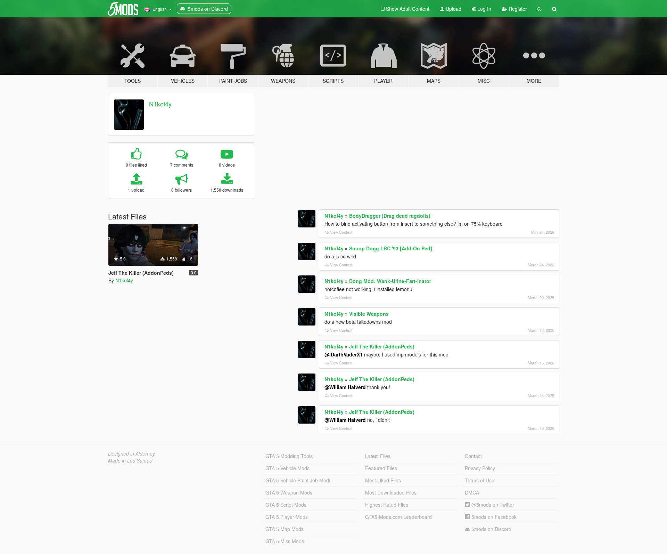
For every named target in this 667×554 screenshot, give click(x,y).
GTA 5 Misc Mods (284, 541)
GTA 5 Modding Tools (289, 455)
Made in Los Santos (130, 460)
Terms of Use (479, 480)
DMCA (472, 492)
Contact (473, 455)
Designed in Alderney (131, 453)
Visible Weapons (369, 313)
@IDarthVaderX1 (343, 354)
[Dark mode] (539, 8)
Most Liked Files (383, 480)
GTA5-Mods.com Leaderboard (398, 516)
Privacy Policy (480, 468)
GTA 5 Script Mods (285, 504)
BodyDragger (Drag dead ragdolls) (389, 215)
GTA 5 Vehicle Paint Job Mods (298, 480)
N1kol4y (160, 103)
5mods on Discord (490, 528)
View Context (341, 232)
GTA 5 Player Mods (286, 516)
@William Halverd (345, 387)
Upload (452, 8)
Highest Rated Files (386, 504)
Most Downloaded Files (391, 492)
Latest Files (377, 455)
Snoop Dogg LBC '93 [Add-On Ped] (390, 248)
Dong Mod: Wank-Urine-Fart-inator (390, 281)
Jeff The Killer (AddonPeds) (381, 346)
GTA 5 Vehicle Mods (287, 468)
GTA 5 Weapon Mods (288, 492)
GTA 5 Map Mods (284, 528)
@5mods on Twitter (492, 504)
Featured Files (381, 468)
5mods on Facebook (493, 516)
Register (517, 8)
